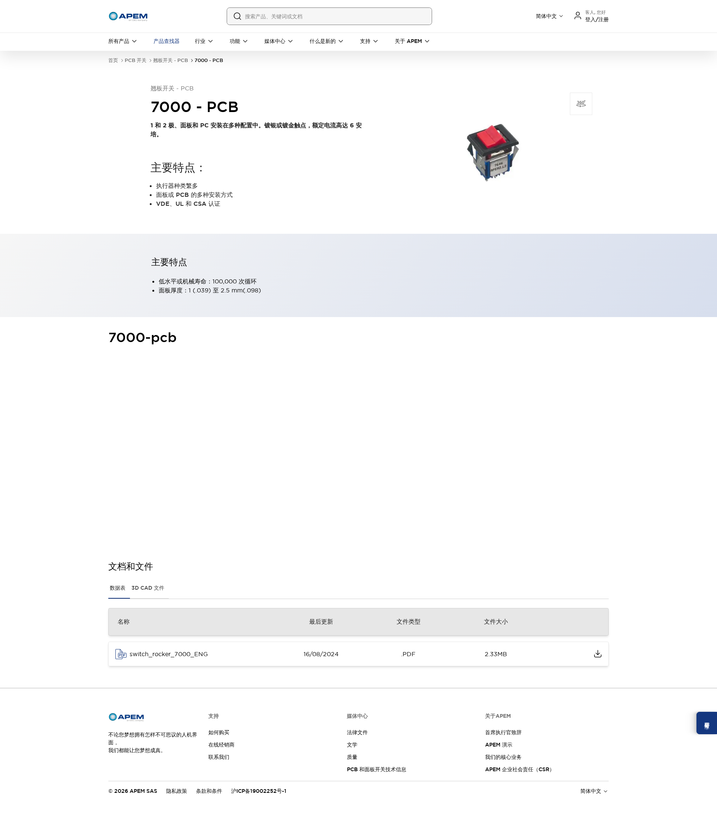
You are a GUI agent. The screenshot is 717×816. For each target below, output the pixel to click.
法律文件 (357, 732)
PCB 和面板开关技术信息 (376, 769)
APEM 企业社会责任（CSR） (520, 769)
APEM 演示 (498, 744)
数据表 (117, 587)
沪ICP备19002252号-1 (258, 791)
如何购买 (218, 732)
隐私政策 (176, 791)
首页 (113, 60)
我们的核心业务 (503, 757)
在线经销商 (221, 744)
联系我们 (218, 757)
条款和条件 (209, 791)
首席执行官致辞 (503, 732)
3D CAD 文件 (147, 587)
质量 (352, 757)
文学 (352, 744)
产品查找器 (166, 41)
